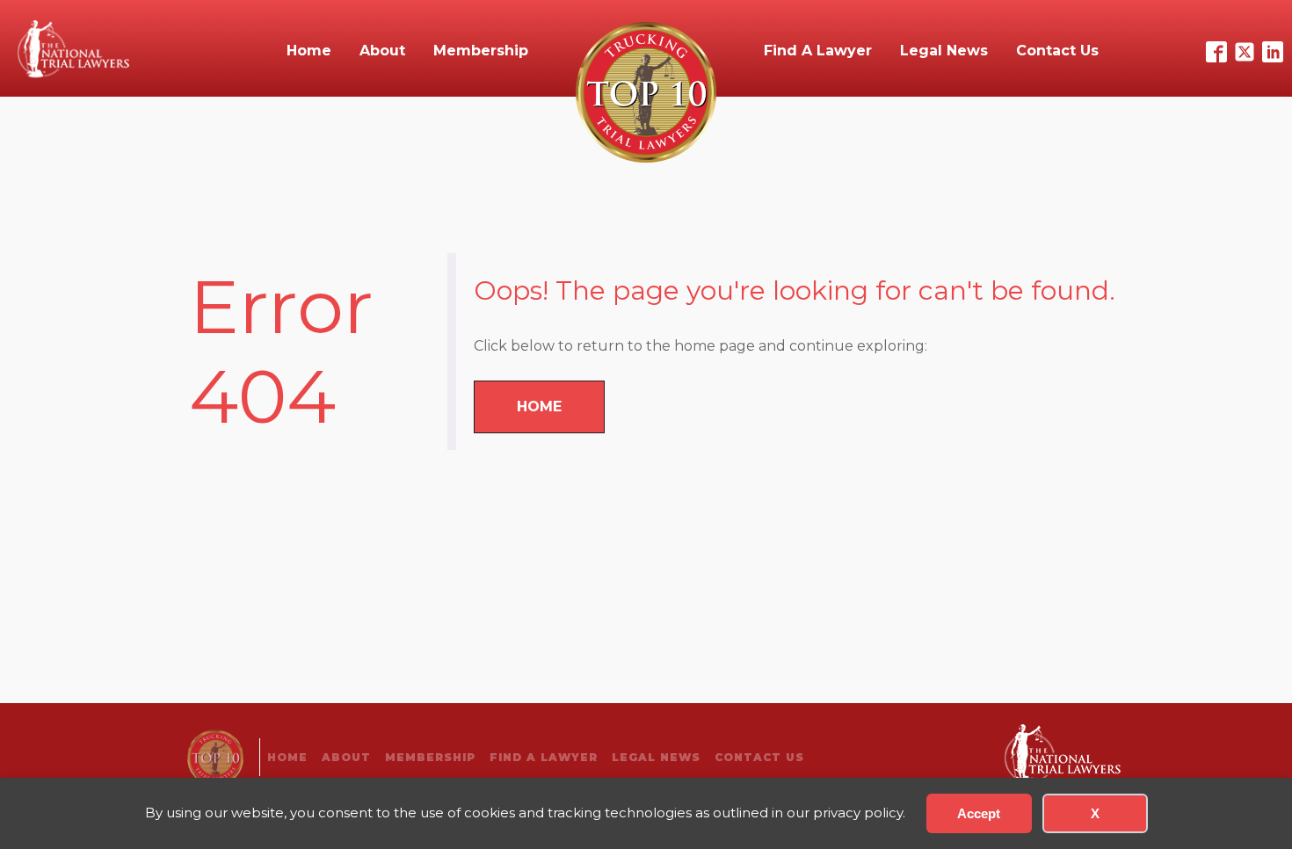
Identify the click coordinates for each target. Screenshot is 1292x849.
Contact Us (1057, 50)
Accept (978, 813)
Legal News (944, 50)
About (382, 50)
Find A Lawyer (818, 50)
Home (309, 50)
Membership (480, 50)
